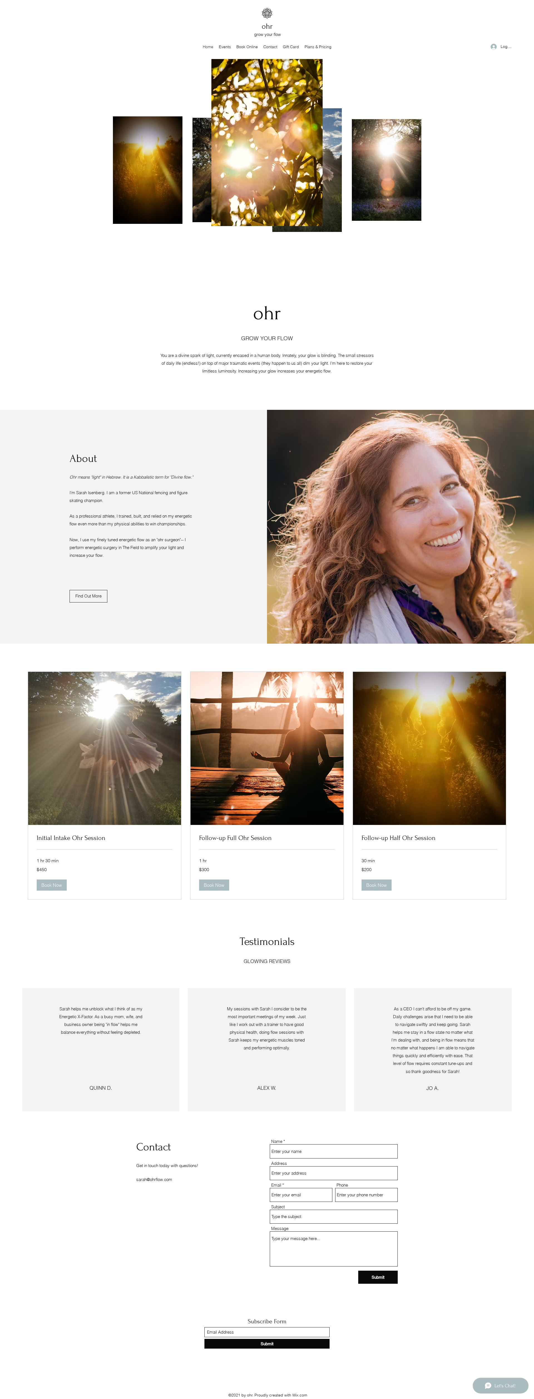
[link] (104, 838)
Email (276, 1185)
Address (279, 1163)
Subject (278, 1207)
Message (279, 1228)
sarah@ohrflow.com (154, 1179)
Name (276, 1141)
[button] (52, 885)
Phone (342, 1185)
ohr (267, 26)
